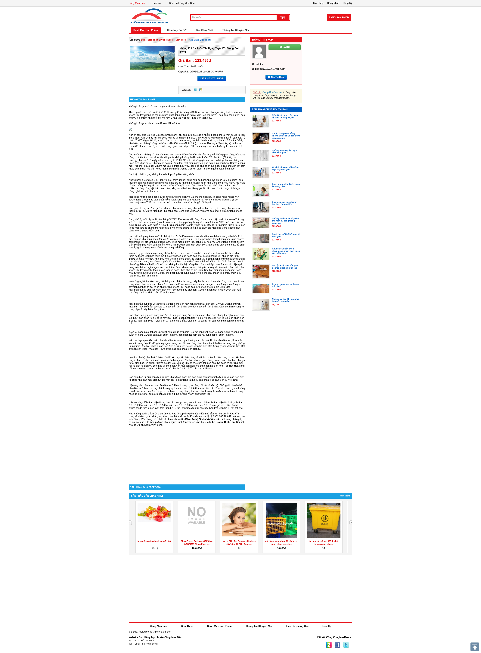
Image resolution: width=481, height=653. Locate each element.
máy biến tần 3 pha (207, 306)
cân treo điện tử (167, 346)
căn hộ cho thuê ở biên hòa (153, 357)
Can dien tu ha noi (165, 320)
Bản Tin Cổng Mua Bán (181, 3)
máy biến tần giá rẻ (153, 309)
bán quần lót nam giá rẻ (191, 334)
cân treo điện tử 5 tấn (156, 405)
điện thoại (181, 40)
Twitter (195, 89)
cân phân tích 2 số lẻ (151, 317)
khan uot (171, 292)
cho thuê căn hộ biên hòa (209, 365)
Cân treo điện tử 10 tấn (167, 408)
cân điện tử (195, 346)
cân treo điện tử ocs (193, 408)
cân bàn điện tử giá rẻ (225, 340)
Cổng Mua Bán (137, 3)
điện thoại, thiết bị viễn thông (157, 40)
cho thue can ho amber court (152, 368)
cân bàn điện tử (167, 340)
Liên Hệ (326, 626)
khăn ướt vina (215, 289)
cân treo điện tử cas (205, 405)
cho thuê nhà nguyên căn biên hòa (163, 360)
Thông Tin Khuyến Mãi (235, 30)
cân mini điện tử (152, 379)
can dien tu (194, 348)
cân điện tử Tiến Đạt (233, 346)
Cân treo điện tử (153, 402)
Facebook (337, 645)
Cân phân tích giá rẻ (140, 315)
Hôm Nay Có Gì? (177, 30)
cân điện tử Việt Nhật (226, 379)
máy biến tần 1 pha (176, 306)
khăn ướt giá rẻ (156, 292)
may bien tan (207, 303)
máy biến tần (189, 289)
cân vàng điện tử (142, 343)
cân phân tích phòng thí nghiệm (218, 315)
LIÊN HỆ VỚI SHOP (212, 78)
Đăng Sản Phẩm (339, 17)
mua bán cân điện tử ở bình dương (167, 385)
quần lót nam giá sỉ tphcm (143, 332)
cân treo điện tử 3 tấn (181, 405)
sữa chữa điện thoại (200, 40)
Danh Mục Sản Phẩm (145, 30)
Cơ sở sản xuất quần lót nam (207, 332)
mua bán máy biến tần (141, 306)
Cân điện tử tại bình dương (228, 391)
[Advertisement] (187, 452)
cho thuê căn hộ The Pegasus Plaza (192, 368)
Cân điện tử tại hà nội (199, 320)
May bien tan (136, 289)
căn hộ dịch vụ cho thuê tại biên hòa (155, 365)
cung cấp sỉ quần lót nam (219, 334)
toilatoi (259, 64)
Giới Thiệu (187, 626)
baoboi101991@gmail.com (270, 68)
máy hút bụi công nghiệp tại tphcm (167, 137)
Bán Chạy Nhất (204, 30)
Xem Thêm (345, 496)
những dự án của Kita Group (168, 413)
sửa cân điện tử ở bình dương (170, 393)
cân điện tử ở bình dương (219, 388)
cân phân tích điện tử (213, 343)
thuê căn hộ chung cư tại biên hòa (225, 357)
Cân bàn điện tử (137, 377)
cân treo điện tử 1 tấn (221, 402)
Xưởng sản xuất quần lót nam (160, 334)
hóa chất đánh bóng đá (176, 115)
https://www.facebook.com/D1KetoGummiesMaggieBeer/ (166, 541)
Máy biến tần (136, 303)
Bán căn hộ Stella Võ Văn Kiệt (202, 419)
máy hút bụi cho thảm (204, 281)
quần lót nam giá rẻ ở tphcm (173, 332)
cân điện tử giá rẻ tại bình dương (165, 391)
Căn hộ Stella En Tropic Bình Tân (215, 422)
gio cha (133, 631)
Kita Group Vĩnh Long (140, 419)
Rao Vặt (157, 3)
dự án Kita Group (192, 416)
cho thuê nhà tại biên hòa (202, 363)
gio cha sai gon (162, 631)
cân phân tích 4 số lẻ (192, 317)
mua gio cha (145, 631)
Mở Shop (318, 3)
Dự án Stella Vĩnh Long (149, 424)
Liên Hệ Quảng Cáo (297, 626)
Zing (200, 89)
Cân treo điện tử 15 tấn (221, 408)
